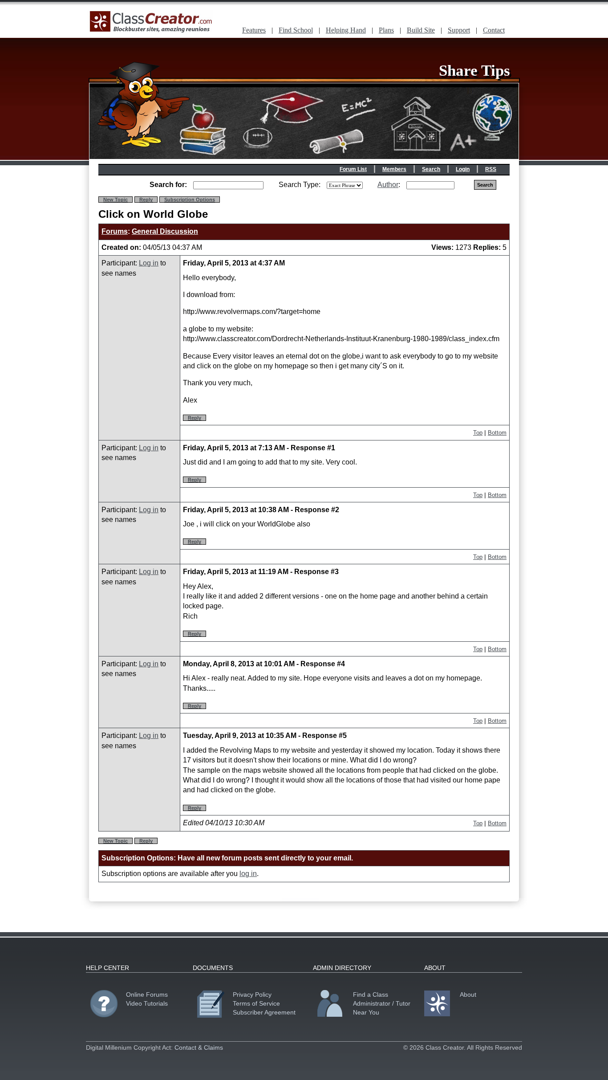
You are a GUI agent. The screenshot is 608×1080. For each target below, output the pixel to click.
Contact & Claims (198, 1047)
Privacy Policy (252, 994)
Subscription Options (189, 199)
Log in (148, 263)
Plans (386, 30)
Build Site (421, 30)
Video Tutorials (147, 1003)
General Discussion (165, 231)
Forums (114, 231)
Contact (494, 30)
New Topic (115, 199)
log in (248, 873)
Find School (296, 30)
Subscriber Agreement (264, 1012)
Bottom (497, 432)
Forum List (353, 169)
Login (463, 169)
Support (459, 30)
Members (394, 169)
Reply (146, 199)
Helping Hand (346, 30)
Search (431, 169)
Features (254, 30)
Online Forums (147, 994)
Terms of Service (256, 1003)
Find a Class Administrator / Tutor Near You (381, 1003)
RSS (490, 169)
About (468, 994)
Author (387, 184)
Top (477, 432)
